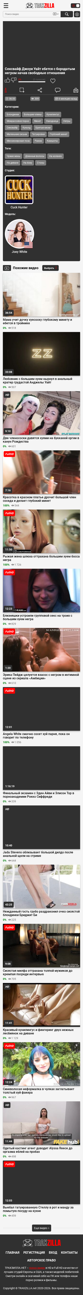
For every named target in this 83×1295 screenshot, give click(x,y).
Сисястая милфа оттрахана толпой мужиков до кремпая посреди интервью (37, 972)
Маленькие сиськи (17, 134)
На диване (12, 162)
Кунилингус (53, 114)
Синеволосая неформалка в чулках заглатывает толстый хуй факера (38, 1090)
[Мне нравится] (7, 80)
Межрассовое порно (18, 121)
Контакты (69, 1252)
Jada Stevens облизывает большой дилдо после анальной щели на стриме (38, 854)
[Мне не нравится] (13, 80)
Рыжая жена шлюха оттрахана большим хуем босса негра (41, 558)
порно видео (37, 1267)
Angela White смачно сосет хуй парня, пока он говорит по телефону (36, 735)
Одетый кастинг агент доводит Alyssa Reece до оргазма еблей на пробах (37, 1150)
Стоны (40, 162)
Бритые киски (43, 127)
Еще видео (41, 1228)
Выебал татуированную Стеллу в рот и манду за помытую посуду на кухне (38, 1209)
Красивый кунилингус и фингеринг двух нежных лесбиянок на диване (38, 1031)
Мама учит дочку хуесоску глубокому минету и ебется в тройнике (37, 321)
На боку (27, 162)
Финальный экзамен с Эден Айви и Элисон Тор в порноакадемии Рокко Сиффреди (38, 794)
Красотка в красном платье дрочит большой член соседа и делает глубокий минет (39, 499)
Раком (38, 141)
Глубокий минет (58, 134)
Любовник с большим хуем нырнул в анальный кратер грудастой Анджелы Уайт (37, 380)
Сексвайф (12, 127)
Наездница (52, 121)
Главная (12, 1252)
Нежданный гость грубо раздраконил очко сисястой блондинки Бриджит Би (41, 913)
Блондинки (13, 114)
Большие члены (33, 114)
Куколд (26, 127)
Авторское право (41, 1260)
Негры (66, 121)
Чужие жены (13, 156)
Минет (37, 121)
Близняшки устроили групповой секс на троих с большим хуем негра (37, 617)
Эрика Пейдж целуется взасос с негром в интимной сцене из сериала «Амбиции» (41, 676)
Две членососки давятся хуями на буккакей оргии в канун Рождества (41, 439)
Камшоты (52, 141)
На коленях (55, 156)
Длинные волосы (34, 156)
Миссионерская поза (18, 141)
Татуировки (38, 134)
